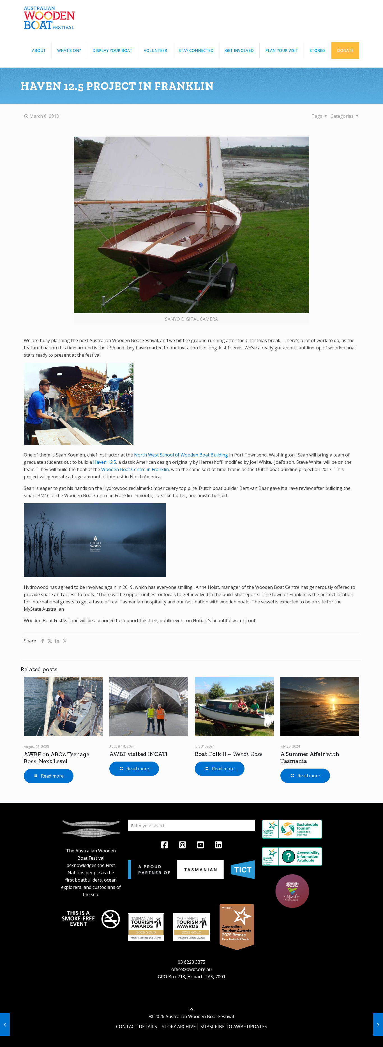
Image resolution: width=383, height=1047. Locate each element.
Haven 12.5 (104, 462)
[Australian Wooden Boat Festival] (49, 17)
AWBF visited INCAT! (138, 753)
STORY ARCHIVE (179, 1026)
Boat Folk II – (228, 753)
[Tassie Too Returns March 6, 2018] (378, 1024)
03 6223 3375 (191, 962)
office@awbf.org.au (191, 969)
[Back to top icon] (191, 1009)
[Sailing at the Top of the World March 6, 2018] (5, 1024)
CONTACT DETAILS (136, 1026)
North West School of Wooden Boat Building (181, 455)
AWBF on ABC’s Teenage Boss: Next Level (56, 758)
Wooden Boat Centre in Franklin (135, 469)
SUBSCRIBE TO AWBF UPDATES (233, 1026)
